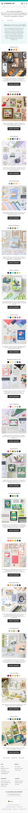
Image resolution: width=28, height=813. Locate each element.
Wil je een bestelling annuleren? (14, 791)
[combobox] (14, 7)
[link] (24, 3)
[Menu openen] (2, 3)
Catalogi (17, 778)
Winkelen (2, 20)
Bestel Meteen (14, 84)
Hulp (2, 764)
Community (4, 778)
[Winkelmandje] (26, 3)
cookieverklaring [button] (22, 809)
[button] (22, 3)
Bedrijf (17, 764)
